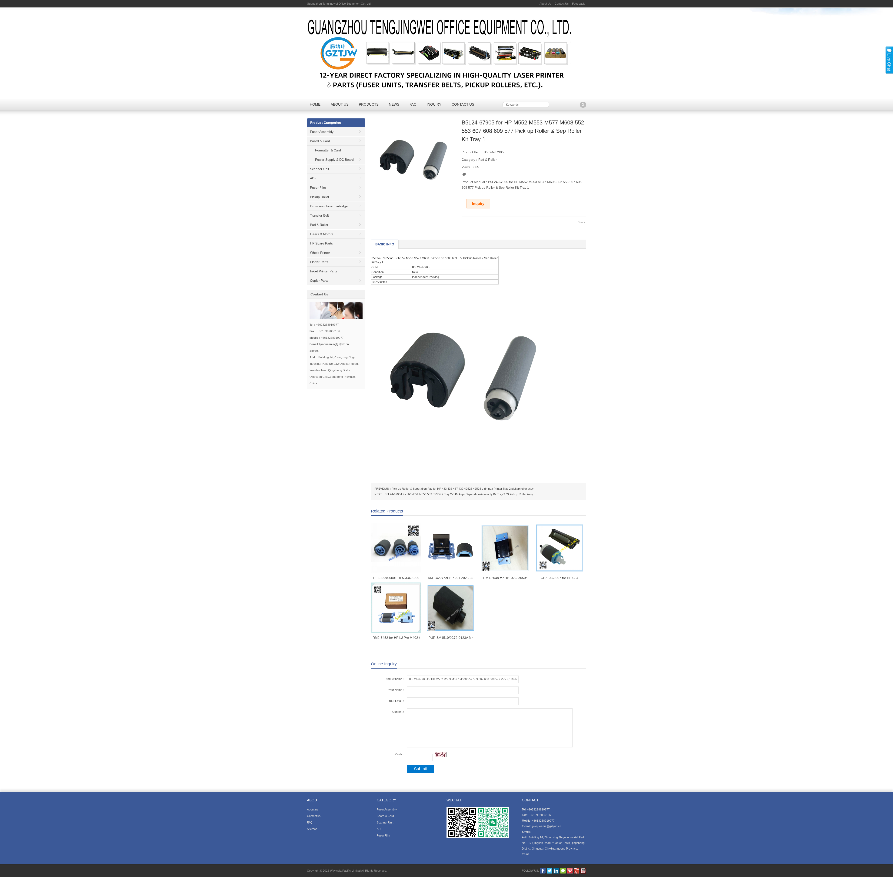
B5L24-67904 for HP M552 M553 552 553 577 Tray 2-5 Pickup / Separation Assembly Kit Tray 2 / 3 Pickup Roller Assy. (459, 494)
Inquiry (434, 104)
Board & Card (320, 141)
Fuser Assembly (321, 132)
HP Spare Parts (321, 243)
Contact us (463, 104)
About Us (545, 3)
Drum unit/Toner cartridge (329, 206)
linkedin (556, 871)
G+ (576, 871)
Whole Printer (320, 252)
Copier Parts (319, 280)
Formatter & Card (328, 150)
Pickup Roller (319, 197)
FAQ (413, 104)
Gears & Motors (321, 234)
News (394, 104)
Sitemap (312, 829)
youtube (583, 871)
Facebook (543, 871)
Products (369, 104)
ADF (313, 178)
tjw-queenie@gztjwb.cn (334, 344)
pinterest (570, 871)
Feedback (578, 3)
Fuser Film (318, 187)
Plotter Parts (319, 262)
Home (315, 104)
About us (340, 104)
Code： (400, 754)
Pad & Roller (487, 159)
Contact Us (562, 3)
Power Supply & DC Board (334, 159)
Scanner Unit (319, 169)
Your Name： (396, 690)
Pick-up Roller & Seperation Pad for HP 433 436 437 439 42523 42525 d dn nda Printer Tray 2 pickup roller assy (462, 488)
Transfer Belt (319, 215)
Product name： (395, 679)
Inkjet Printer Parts (323, 271)
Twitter (549, 871)
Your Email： (397, 701)
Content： (398, 711)
